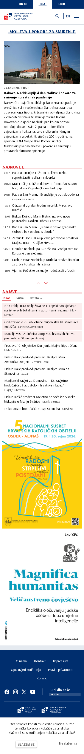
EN (68, 16)
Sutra (20, 298)
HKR (61, 4)
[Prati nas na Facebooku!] (6, 691)
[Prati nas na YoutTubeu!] (32, 691)
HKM (23, 4)
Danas (6, 298)
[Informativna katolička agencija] (54, 710)
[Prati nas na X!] (24, 691)
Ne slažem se (68, 743)
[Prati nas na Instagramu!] (15, 691)
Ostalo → (36, 298)
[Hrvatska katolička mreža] (26, 710)
